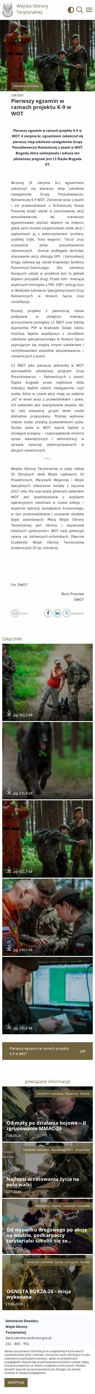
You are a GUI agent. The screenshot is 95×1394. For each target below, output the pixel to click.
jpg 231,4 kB (19, 793)
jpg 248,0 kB (19, 950)
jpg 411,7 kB (19, 871)
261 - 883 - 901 (17, 1344)
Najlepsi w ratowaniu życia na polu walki (42, 1181)
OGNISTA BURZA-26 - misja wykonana (38, 1294)
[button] (79, 9)
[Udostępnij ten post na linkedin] (57, 613)
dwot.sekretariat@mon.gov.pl (29, 1338)
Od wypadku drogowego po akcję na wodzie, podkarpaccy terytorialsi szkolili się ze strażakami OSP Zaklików (46, 1235)
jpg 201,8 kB (19, 1028)
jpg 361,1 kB (19, 715)
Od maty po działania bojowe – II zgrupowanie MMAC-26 (46, 1125)
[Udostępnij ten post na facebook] (48, 613)
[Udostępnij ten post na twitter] (66, 613)
